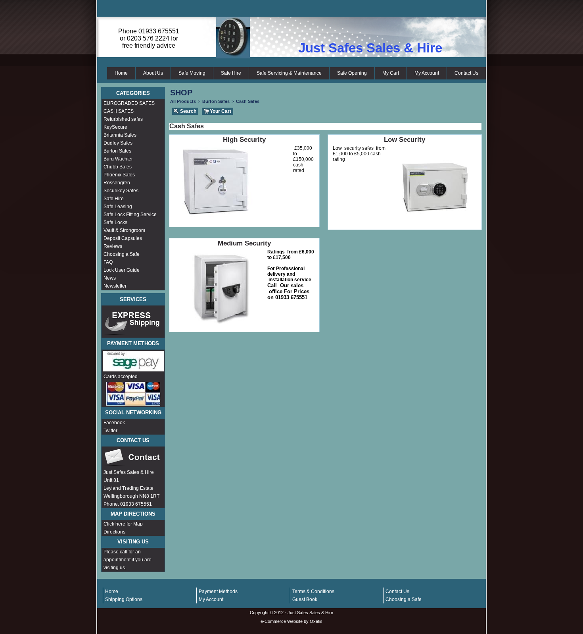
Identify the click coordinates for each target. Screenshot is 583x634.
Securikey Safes (121, 190)
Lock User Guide (122, 270)
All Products (183, 101)
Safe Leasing (118, 206)
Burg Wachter (118, 159)
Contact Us (466, 73)
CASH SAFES (119, 111)
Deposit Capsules (123, 238)
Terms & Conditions (313, 591)
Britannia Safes (120, 135)
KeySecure (115, 127)
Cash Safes (247, 101)
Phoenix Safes (119, 175)
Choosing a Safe (122, 254)
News (110, 278)
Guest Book (304, 599)
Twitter (110, 430)
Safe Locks (115, 222)
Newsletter (115, 286)
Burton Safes (117, 151)
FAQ (108, 262)
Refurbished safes (123, 119)
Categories (133, 93)
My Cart (390, 73)
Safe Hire (231, 73)
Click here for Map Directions (123, 528)
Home (121, 73)
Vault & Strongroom (124, 230)
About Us (153, 73)
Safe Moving (191, 73)
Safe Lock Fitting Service (130, 214)
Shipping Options (123, 599)
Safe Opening (352, 73)
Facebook (114, 422)
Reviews (113, 246)
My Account (426, 73)
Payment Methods (218, 591)
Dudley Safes (118, 143)
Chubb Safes (118, 167)
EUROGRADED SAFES (129, 103)
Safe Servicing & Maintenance (289, 73)
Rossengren (117, 183)
